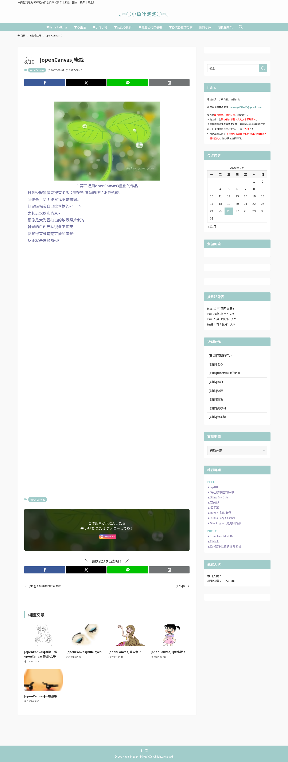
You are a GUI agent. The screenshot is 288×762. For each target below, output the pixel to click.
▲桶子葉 (213, 507)
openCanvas (37, 70)
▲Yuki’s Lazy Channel (221, 518)
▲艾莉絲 (213, 502)
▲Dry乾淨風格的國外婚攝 (224, 546)
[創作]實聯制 (217, 408)
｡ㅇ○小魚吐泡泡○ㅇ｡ (144, 13)
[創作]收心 (216, 364)
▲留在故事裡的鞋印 (220, 492)
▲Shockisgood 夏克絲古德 (224, 523)
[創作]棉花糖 (217, 417)
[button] (44, 82)
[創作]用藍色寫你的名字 (225, 373)
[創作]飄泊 (216, 399)
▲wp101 (212, 487)
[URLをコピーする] (169, 82)
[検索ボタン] (240, 27)
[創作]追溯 (216, 382)
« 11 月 (211, 226)
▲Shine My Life (217, 497)
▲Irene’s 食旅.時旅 (219, 512)
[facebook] (141, 751)
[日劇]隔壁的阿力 (220, 355)
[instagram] (146, 751)
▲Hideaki (213, 541)
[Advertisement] (107, 277)
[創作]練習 (216, 390)
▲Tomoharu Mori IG (220, 536)
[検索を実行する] (263, 68)
